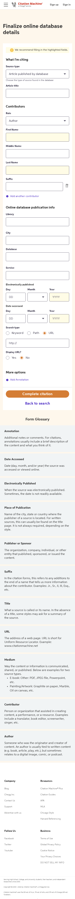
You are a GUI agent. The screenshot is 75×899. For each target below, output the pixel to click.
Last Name (12, 162)
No (28, 357)
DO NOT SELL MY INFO (52, 863)
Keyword (17, 333)
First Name (12, 129)
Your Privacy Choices (50, 857)
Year (51, 289)
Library (10, 214)
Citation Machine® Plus (51, 789)
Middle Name (13, 146)
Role (8, 113)
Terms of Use (46, 839)
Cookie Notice (47, 851)
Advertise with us (12, 813)
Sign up (54, 4)
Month (31, 289)
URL (51, 333)
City (8, 233)
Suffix (9, 179)
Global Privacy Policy (50, 845)
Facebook (9, 839)
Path (36, 333)
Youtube (8, 851)
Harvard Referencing (50, 819)
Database (11, 249)
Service (10, 268)
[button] (37, 74)
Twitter (7, 845)
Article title (12, 86)
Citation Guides (48, 795)
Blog (6, 789)
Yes (14, 357)
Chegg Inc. (9, 795)
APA (42, 801)
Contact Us (9, 801)
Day (8, 289)
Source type (13, 66)
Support (8, 807)
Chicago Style (47, 813)
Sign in (67, 4)
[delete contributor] (67, 186)
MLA (42, 807)
